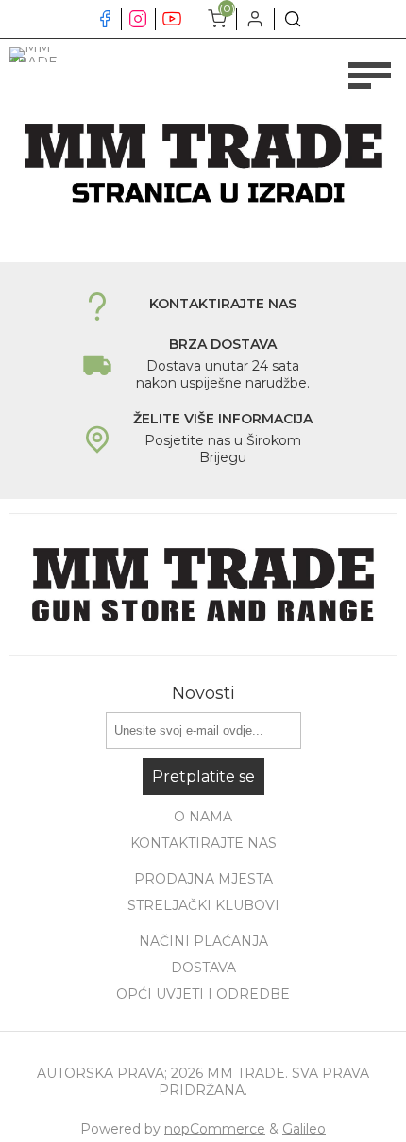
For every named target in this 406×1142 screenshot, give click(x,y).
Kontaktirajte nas (203, 843)
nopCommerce (214, 1128)
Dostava (203, 967)
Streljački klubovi (203, 905)
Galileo (304, 1128)
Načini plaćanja (203, 941)
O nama (203, 816)
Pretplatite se (203, 777)
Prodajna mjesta (203, 878)
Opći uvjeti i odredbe (203, 993)
